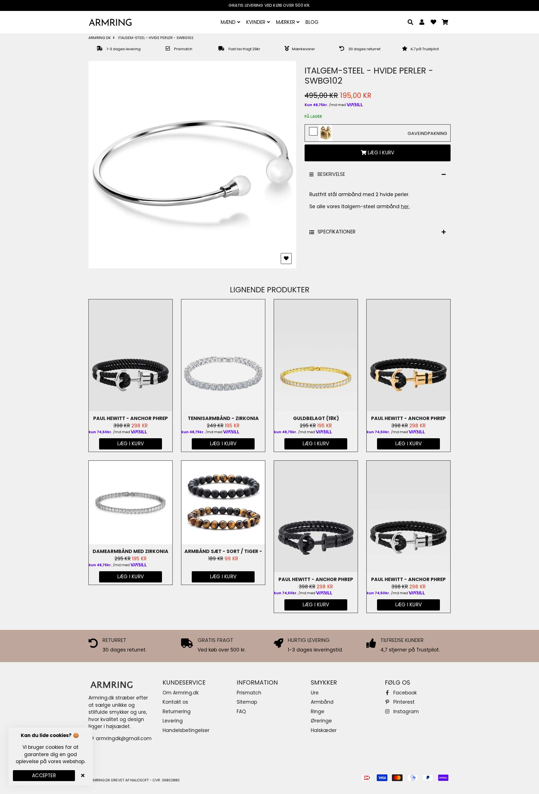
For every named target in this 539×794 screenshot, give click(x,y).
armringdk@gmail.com (123, 738)
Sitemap (247, 702)
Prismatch (249, 692)
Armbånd (322, 702)
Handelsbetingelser (186, 730)
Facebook (404, 692)
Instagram (405, 711)
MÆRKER (286, 22)
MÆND (229, 22)
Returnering (177, 711)
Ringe (317, 711)
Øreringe (321, 720)
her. (405, 206)
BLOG (311, 22)
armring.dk (99, 37)
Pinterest (403, 702)
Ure (315, 692)
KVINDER (256, 22)
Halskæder (324, 730)
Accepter (44, 775)
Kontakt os (175, 702)
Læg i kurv (223, 576)
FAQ (241, 711)
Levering (173, 720)
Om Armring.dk (180, 692)
